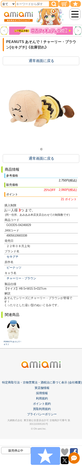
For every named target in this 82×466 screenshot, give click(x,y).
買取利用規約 (42, 409)
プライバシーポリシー (42, 414)
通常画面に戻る (41, 61)
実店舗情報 (42, 388)
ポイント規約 (42, 403)
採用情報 (42, 393)
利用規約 (42, 398)
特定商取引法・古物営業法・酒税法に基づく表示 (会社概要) (42, 382)
